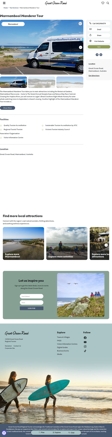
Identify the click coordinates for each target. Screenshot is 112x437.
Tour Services (14, 8)
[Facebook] (85, 338)
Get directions (94, 75)
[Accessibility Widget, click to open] (4, 432)
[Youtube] (85, 342)
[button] (80, 47)
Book (99, 47)
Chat (72, 432)
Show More (7, 108)
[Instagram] (85, 346)
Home (6, 8)
